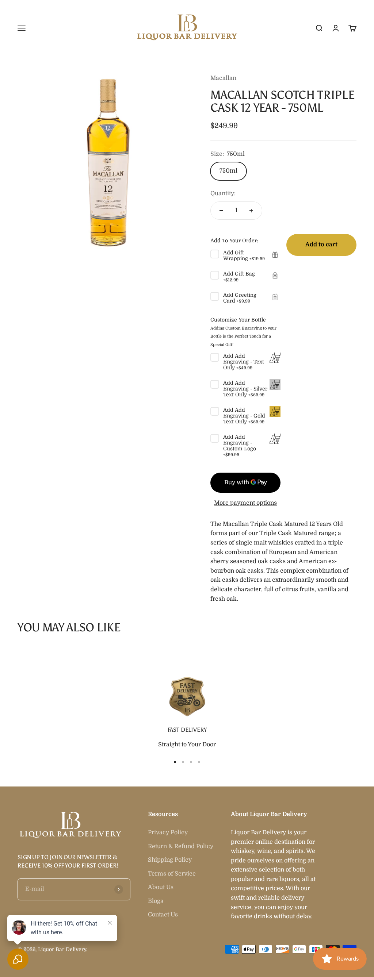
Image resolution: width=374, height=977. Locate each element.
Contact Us (163, 914)
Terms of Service (172, 873)
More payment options (245, 503)
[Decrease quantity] (221, 210)
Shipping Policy (170, 860)
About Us (160, 887)
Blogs (155, 901)
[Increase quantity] (251, 210)
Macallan (223, 78)
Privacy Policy (168, 832)
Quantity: (223, 193)
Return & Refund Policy (180, 846)
